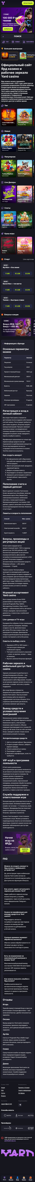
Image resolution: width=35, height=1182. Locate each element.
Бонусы (3, 1096)
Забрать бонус (25, 850)
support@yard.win (6, 1104)
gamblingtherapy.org (10, 1140)
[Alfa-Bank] (19, 1115)
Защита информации (24, 1090)
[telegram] (20, 1104)
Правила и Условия (23, 1087)
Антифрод (21, 1093)
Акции (3, 1087)
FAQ (2, 1090)
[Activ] (7, 1115)
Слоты (3, 1093)
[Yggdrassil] (19, 1128)
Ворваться (7, 29)
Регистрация (27, 3)
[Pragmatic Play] (7, 1128)
